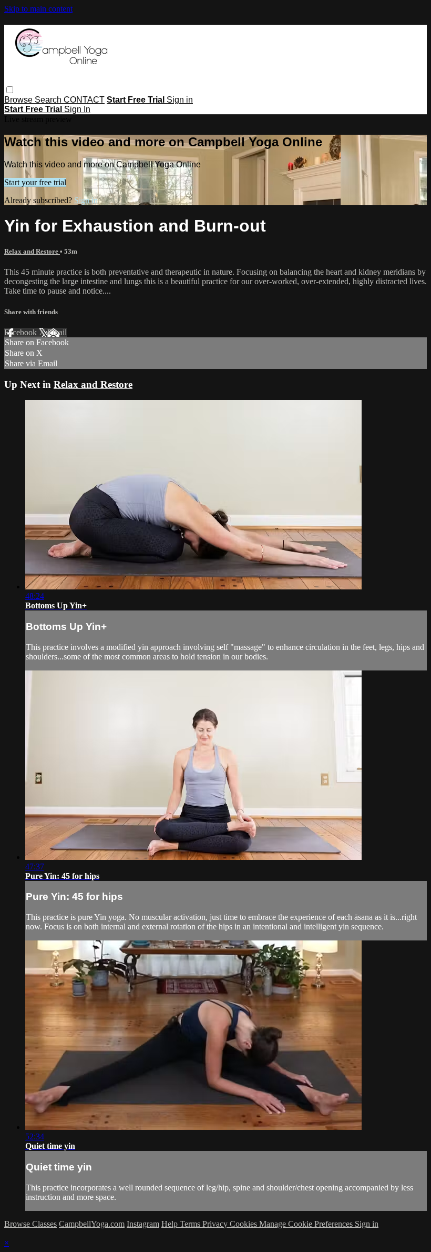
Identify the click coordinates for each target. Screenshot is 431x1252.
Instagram (143, 1223)
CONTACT (84, 99)
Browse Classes (30, 1223)
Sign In (77, 109)
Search (49, 99)
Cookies (244, 1223)
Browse (19, 99)
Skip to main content (38, 8)
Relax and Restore (32, 251)
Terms (191, 1223)
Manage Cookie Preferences (307, 1223)
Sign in (180, 99)
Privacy (216, 1223)
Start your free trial (35, 182)
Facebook (21, 332)
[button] (9, 89)
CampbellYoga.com (92, 1223)
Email (57, 332)
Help (170, 1223)
